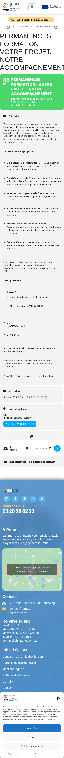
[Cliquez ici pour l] (57, 448)
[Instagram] (6, 499)
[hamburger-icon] (32, 6)
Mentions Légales (51, 754)
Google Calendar (41, 462)
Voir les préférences (32, 746)
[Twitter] (42, 499)
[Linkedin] (33, 499)
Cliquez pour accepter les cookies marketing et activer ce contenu (32, 569)
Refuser (32, 737)
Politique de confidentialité (33, 754)
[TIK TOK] (24, 499)
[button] (59, 698)
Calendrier (17, 462)
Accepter (32, 728)
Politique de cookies (13, 754)
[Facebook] (15, 499)
